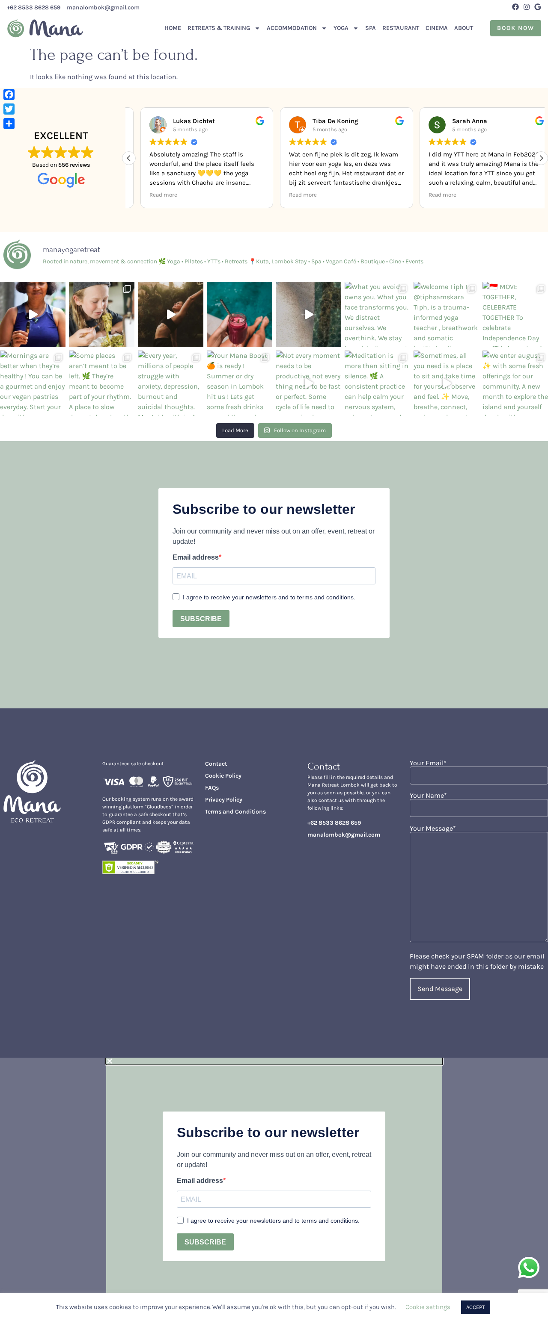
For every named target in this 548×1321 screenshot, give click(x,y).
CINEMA (437, 28)
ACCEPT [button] (475, 1307)
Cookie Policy (223, 775)
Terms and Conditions (235, 811)
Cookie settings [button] (427, 1307)
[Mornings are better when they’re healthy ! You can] (33, 383)
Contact (216, 763)
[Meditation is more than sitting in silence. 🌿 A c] (377, 383)
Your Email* (428, 763)
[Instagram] (526, 6)
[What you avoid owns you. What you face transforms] (377, 314)
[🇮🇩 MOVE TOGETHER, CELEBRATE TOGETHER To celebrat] (515, 314)
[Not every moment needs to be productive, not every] (308, 383)
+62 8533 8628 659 (33, 7)
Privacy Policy (223, 799)
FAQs (212, 787)
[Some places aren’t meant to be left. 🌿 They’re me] (101, 383)
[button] (541, 158)
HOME (172, 28)
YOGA (341, 28)
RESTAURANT (400, 28)
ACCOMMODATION (292, 28)
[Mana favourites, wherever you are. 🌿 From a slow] (101, 314)
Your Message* (433, 828)
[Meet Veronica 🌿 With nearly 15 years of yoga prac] (33, 314)
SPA (370, 28)
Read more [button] (152, 195)
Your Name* (428, 795)
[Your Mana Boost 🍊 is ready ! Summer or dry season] (239, 383)
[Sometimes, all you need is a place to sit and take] (446, 383)
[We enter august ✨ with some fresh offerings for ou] (515, 383)
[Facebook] (515, 6)
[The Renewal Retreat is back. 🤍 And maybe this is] (170, 314)
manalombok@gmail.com (103, 7)
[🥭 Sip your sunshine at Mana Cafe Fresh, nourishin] (239, 314)
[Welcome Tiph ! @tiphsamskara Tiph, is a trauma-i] (446, 314)
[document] (274, 1189)
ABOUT (463, 28)
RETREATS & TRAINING (219, 28)
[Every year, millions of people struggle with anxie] (170, 383)
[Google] (537, 6)
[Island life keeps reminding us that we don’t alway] (308, 314)
